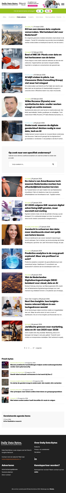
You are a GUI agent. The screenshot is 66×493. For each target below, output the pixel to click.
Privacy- (36, 449)
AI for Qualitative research (12, 421)
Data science (21, 17)
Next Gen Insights (31, 299)
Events (59, 17)
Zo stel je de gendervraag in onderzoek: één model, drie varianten (36, 383)
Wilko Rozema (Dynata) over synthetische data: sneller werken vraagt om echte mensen (43, 104)
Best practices (50, 17)
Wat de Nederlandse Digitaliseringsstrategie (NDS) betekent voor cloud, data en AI (41, 280)
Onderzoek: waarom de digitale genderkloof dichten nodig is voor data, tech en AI (43, 128)
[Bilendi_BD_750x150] (37, 7)
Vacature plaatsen (7, 472)
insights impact (20, 381)
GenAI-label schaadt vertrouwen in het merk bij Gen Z (31, 374)
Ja (38, 11)
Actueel (27, 27)
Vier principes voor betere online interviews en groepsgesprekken (36, 392)
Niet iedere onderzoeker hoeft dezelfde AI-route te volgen (32, 400)
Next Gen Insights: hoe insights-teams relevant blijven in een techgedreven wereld (42, 304)
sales (36, 472)
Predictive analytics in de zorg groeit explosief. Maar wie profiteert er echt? (44, 256)
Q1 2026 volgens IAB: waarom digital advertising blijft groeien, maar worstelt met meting (44, 208)
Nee (47, 11)
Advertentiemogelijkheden (10, 469)
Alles (4, 17)
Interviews (39, 17)
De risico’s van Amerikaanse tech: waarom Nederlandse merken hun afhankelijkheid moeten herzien (43, 184)
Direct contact (6, 475)
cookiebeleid (45, 449)
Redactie (37, 447)
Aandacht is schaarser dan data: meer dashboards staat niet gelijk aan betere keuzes (43, 232)
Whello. (52, 489)
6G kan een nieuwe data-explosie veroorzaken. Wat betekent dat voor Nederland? (44, 32)
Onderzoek (29, 75)
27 (33, 348)
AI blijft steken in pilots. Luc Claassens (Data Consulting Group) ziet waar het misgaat (44, 80)
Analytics (12, 17)
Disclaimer (37, 452)
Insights (31, 17)
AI (31, 27)
